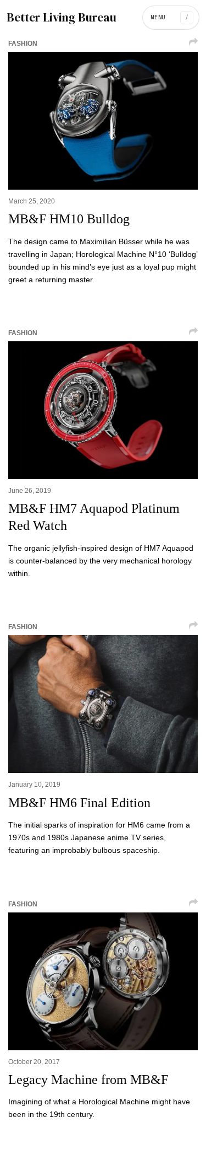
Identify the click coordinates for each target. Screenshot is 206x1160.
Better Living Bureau (61, 17)
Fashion (22, 43)
